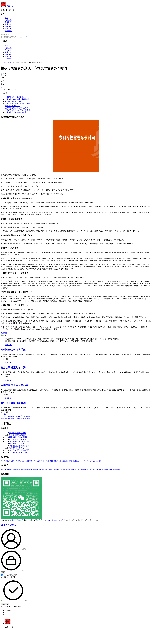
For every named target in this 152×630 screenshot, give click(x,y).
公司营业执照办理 (37, 461)
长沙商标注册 (56, 461)
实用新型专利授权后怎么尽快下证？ (18, 103)
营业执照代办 (74, 461)
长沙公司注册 (97, 461)
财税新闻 (8, 28)
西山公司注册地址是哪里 (14, 385)
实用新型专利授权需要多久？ (15, 97)
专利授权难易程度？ (12, 106)
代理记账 (8, 20)
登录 (3, 525)
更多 (2, 87)
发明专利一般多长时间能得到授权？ (18, 99)
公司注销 (8, 26)
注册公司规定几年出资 (13, 367)
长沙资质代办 (14, 469)
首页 (6, 18)
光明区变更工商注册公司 (18, 452)
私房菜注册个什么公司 (17, 448)
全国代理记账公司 (16, 520)
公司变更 (8, 24)
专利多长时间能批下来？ (14, 101)
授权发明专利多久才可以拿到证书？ (18, 110)
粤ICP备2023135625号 (55, 520)
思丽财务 (9, 6)
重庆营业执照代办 (16, 461)
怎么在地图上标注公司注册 (19, 441)
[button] (76, 14)
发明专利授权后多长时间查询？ (16, 108)
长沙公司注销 (47, 461)
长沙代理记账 (65, 461)
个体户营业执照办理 (85, 461)
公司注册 (8, 22)
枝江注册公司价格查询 (13, 403)
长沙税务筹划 (44, 469)
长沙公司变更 (26, 461)
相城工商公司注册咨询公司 (19, 450)
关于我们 (8, 31)
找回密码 (11, 525)
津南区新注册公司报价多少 (19, 446)
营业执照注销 (5, 461)
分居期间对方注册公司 (17, 444)
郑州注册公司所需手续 (13, 349)
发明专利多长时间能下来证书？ (16, 112)
